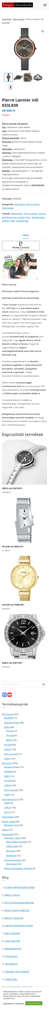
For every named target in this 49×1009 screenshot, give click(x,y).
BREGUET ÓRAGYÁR (13, 918)
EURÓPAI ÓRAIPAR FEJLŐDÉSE (18, 925)
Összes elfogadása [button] (34, 1003)
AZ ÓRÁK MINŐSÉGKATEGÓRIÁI (19, 887)
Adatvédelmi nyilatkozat (13, 1003)
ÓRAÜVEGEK (11, 956)
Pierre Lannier (33, 204)
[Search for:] (24, 684)
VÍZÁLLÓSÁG (11, 979)
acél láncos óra (9, 217)
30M (12, 221)
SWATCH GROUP (12, 895)
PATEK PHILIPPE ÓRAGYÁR (16, 910)
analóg (21, 217)
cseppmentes (22, 221)
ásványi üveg (38, 217)
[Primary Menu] (45, 5)
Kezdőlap (6, 19)
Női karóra (20, 204)
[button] (42, 31)
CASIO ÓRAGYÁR (12, 941)
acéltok (5, 221)
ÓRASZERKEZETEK (12, 948)
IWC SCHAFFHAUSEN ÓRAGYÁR (19, 902)
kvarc (28, 217)
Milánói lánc (16, 213)
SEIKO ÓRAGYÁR (12, 933)
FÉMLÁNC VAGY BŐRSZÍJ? (17, 971)
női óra (42, 213)
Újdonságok (19, 19)
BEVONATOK (11, 964)
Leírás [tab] (25, 235)
